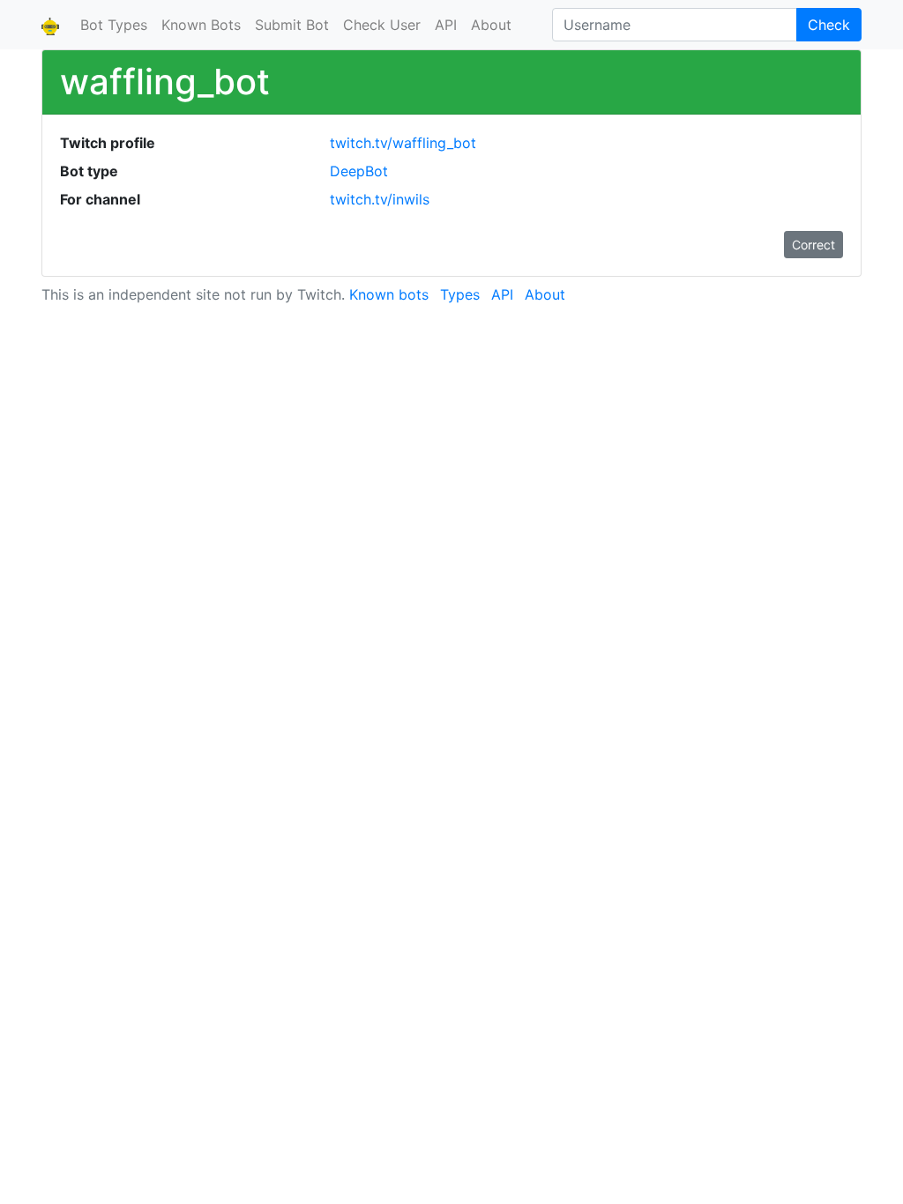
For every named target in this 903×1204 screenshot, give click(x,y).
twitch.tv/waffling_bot (403, 143)
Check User (382, 24)
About (491, 24)
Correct (813, 244)
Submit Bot (292, 24)
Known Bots (201, 24)
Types (460, 294)
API (446, 24)
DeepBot (359, 171)
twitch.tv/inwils (379, 199)
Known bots (389, 294)
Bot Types (113, 24)
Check (829, 24)
